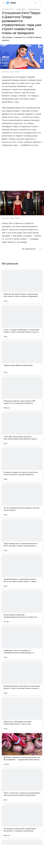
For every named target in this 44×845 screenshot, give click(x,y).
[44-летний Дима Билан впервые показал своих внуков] (22, 500)
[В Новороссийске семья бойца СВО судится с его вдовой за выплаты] (22, 393)
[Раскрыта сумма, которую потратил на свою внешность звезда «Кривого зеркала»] (22, 464)
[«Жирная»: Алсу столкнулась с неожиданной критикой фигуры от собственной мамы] (22, 643)
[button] (22, 56)
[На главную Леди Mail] (12, 2)
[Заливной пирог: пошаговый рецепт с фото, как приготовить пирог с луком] (22, 571)
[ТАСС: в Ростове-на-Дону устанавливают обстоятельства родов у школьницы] (22, 785)
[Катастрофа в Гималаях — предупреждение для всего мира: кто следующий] (22, 607)
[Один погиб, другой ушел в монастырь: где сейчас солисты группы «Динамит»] (22, 286)
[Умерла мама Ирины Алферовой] (22, 358)
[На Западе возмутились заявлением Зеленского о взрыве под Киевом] (22, 821)
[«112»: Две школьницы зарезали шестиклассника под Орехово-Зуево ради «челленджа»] (22, 429)
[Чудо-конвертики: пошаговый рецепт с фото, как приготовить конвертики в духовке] (22, 536)
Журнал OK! (20, 9)
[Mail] (7, 2)
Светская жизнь (34, 9)
